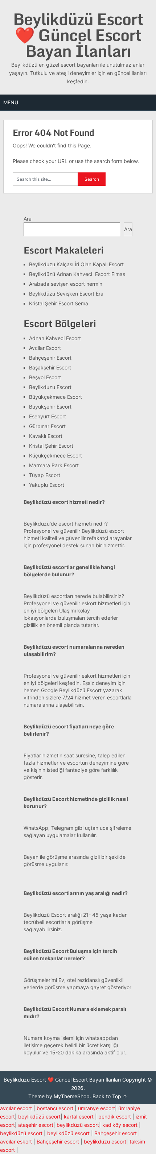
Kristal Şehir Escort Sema (58, 303)
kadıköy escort (119, 1125)
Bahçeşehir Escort (50, 358)
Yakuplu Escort (46, 485)
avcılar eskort (16, 1141)
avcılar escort (16, 1108)
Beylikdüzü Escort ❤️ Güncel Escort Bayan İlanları (78, 35)
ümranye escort (96, 1108)
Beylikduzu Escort (50, 387)
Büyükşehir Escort (50, 407)
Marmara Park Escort (54, 465)
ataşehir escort (35, 1125)
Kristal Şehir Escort (51, 446)
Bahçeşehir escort (115, 1133)
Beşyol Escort (45, 377)
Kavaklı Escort (45, 436)
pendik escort (114, 1116)
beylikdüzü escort (39, 1116)
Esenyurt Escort (47, 416)
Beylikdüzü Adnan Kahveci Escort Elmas (77, 274)
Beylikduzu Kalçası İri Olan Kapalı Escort (76, 264)
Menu (10, 102)
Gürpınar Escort (47, 426)
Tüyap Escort (44, 475)
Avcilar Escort (45, 348)
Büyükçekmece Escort (55, 397)
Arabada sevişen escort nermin (65, 284)
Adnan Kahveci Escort (55, 338)
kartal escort (79, 1116)
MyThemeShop (72, 1096)
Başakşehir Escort (50, 367)
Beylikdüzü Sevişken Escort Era (66, 293)
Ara (28, 219)
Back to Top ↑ (110, 1096)
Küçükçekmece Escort (55, 455)
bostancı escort (55, 1108)
